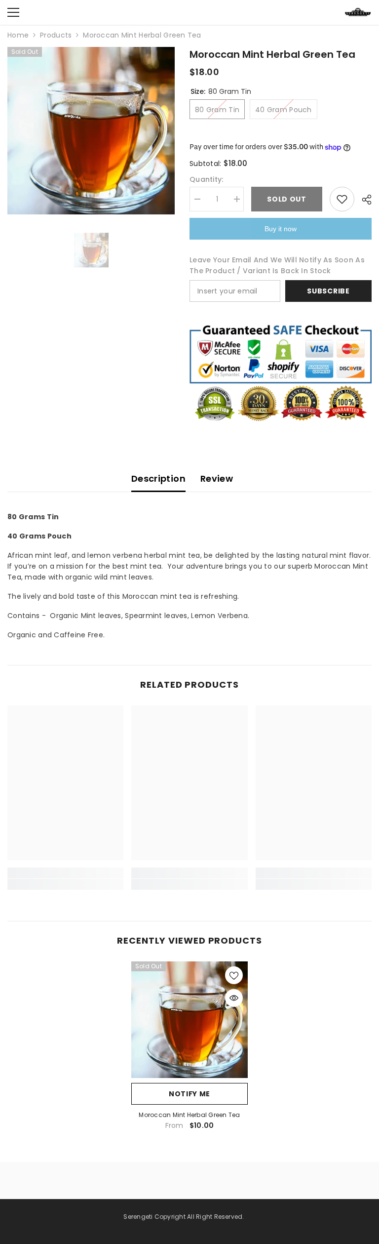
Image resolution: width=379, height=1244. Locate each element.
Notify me (189, 1094)
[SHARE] (363, 199)
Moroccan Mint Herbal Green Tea (189, 1115)
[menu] (13, 12)
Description (158, 478)
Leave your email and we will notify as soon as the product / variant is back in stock (277, 265)
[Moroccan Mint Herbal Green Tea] (189, 1019)
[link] (65, 873)
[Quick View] (234, 998)
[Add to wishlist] (342, 199)
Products (56, 35)
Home (18, 35)
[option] (91, 130)
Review (216, 478)
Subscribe (328, 291)
